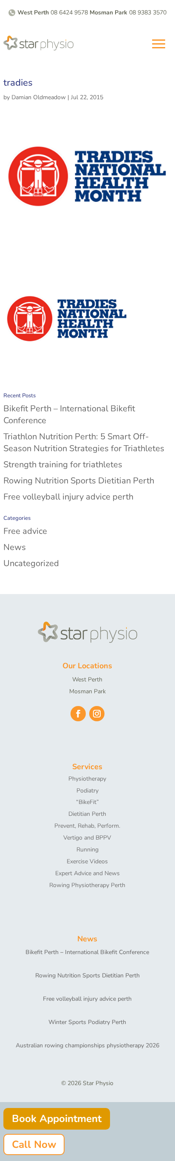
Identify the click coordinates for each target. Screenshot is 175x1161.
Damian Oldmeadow (38, 97)
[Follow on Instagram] (96, 713)
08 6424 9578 (69, 12)
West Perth (87, 679)
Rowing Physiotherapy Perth (87, 885)
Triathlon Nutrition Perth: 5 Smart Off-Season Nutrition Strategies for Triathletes (83, 442)
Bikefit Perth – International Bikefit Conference (87, 952)
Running (87, 850)
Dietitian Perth (87, 814)
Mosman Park (87, 691)
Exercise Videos (87, 861)
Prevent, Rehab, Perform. (87, 826)
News (14, 547)
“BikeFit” (87, 802)
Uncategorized (31, 563)
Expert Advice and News (87, 873)
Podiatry (87, 791)
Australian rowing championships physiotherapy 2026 (87, 1045)
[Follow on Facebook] (78, 713)
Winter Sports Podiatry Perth (87, 1022)
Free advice (25, 531)
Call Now (34, 1144)
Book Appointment (57, 1118)
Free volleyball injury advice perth (68, 496)
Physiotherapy (87, 779)
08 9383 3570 (148, 12)
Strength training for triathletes (62, 464)
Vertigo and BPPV (87, 838)
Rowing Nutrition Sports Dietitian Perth (78, 480)
